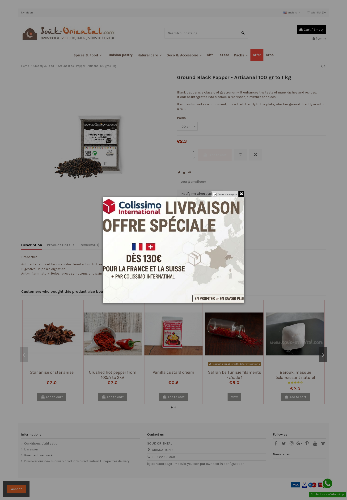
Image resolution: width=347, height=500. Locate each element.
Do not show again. (227, 194)
